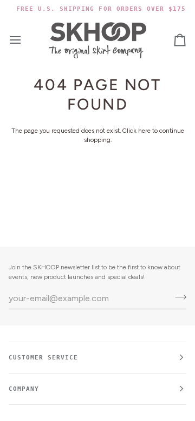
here (144, 130)
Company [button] (24, 388)
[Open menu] (25, 40)
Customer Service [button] (43, 357)
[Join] (177, 296)
